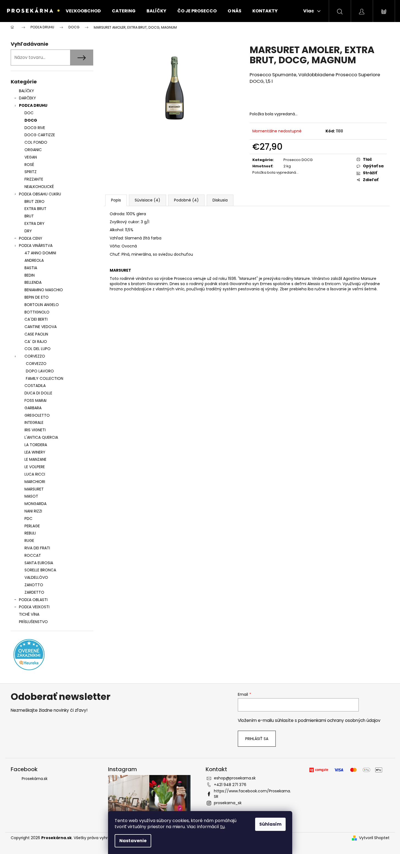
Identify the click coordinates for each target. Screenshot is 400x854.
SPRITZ (30, 171)
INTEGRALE (33, 422)
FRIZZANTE (33, 179)
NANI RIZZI (33, 511)
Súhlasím (270, 824)
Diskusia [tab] (220, 200)
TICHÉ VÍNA (29, 614)
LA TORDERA (35, 445)
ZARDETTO (34, 592)
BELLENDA (33, 282)
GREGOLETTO (37, 415)
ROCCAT (32, 555)
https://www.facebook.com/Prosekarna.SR (252, 793)
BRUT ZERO (34, 201)
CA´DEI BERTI (36, 319)
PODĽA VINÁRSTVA (36, 245)
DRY (28, 231)
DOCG (30, 120)
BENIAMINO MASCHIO (43, 290)
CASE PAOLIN (36, 334)
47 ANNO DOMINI (40, 253)
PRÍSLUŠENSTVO (33, 621)
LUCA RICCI (34, 474)
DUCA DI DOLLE (38, 393)
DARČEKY (27, 98)
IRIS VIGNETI (35, 430)
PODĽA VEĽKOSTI (34, 607)
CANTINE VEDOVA (40, 326)
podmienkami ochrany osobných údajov (339, 720)
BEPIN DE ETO (36, 297)
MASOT (31, 496)
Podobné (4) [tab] (186, 200)
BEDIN (29, 275)
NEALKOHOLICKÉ (39, 186)
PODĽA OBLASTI (33, 599)
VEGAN (30, 157)
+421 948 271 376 (230, 784)
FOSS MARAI (35, 400)
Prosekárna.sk (35, 778)
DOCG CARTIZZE (39, 135)
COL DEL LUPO (37, 348)
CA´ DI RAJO (35, 341)
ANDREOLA (34, 260)
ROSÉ (29, 164)
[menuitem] (83, 11)
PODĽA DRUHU (33, 105)
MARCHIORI (34, 481)
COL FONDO (35, 142)
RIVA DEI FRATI (37, 548)
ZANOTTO (33, 585)
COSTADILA (35, 385)
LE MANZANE (35, 459)
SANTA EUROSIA (38, 563)
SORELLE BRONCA (40, 570)
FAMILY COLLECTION (44, 378)
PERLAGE (32, 526)
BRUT (29, 216)
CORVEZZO (34, 356)
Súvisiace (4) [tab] (147, 200)
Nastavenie (133, 840)
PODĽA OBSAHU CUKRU (40, 194)
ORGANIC (33, 149)
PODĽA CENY (30, 238)
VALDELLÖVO (36, 577)
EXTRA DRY (34, 223)
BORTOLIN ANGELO (41, 304)
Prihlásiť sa (256, 738)
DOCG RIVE (34, 127)
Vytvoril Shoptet (374, 838)
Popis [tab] (116, 200)
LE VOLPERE (34, 467)
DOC (29, 113)
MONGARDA (35, 503)
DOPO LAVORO (40, 371)
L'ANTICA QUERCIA (41, 437)
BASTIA (30, 268)
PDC (28, 518)
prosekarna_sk (228, 803)
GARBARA (33, 408)
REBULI (30, 533)
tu (222, 826)
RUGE (29, 540)
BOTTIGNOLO (36, 312)
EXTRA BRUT (35, 208)
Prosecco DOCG (298, 159)
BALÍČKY (26, 91)
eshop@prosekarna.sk (235, 778)
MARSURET (34, 489)
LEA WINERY (34, 452)
